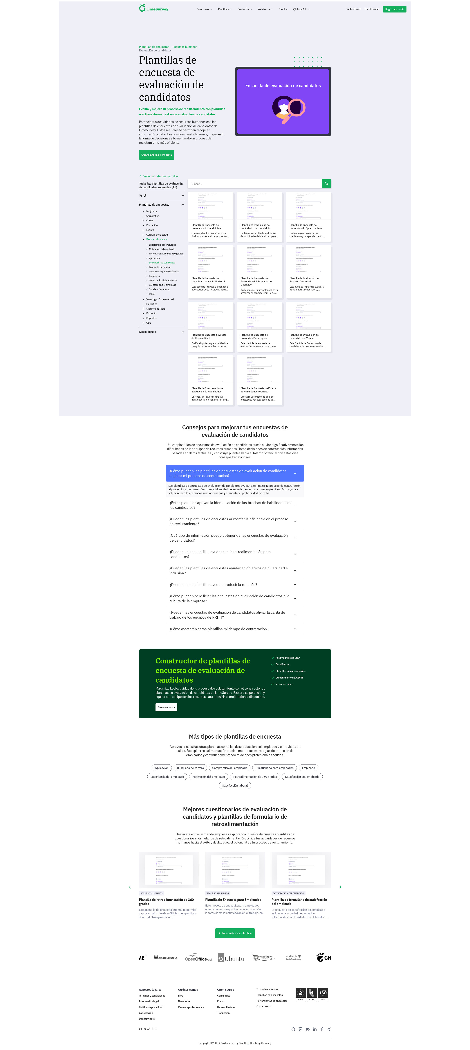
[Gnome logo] (312, 957)
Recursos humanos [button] (143, 239)
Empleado (154, 276)
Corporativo (152, 216)
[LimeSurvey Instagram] (329, 1029)
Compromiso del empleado (163, 280)
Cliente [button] (143, 220)
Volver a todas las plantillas (160, 176)
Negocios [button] (143, 211)
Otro (148, 322)
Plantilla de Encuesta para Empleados (233, 900)
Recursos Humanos (151, 893)
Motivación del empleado (162, 249)
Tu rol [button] (142, 195)
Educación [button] (143, 225)
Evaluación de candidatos (162, 262)
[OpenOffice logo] (180, 957)
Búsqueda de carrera (160, 267)
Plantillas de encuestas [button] (176, 204)
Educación (152, 225)
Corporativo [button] (143, 216)
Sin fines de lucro (155, 308)
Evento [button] (143, 230)
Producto (151, 313)
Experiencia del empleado (162, 244)
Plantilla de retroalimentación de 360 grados (166, 902)
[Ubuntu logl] (213, 957)
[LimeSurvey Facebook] (322, 1029)
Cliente (150, 220)
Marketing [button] (143, 304)
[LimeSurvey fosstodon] (300, 1029)
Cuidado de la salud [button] (143, 234)
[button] (204, 9)
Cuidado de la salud (157, 234)
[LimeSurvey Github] (293, 1029)
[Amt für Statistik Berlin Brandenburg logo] (279, 957)
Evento (150, 229)
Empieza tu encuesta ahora (237, 933)
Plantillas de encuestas (154, 204)
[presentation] (129, 887)
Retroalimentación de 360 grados (166, 253)
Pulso (152, 293)
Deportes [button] (143, 318)
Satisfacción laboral (159, 289)
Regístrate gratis (394, 9)
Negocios (151, 211)
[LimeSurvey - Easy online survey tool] (153, 9)
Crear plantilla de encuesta (156, 154)
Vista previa (284, 101)
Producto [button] (143, 313)
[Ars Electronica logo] (147, 957)
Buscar (326, 183)
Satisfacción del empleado (162, 284)
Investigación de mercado (160, 299)
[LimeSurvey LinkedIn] (314, 1029)
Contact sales (353, 9)
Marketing (151, 304)
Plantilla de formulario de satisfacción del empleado (299, 902)
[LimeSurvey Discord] (308, 1029)
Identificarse (372, 9)
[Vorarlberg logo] (246, 957)
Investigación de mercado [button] (143, 299)
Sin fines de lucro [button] (143, 308)
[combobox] (259, 183)
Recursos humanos (157, 239)
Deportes (151, 318)
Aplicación (154, 258)
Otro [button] (143, 322)
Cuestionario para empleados (164, 271)
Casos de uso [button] (147, 331)
